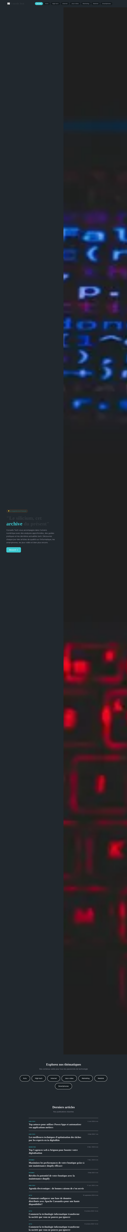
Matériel (95, 3)
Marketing (86, 3)
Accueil (39, 3)
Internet (64, 3)
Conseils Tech (15, 3)
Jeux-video (75, 3)
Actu (46, 3)
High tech (55, 3)
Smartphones (106, 3)
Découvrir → (13, 550)
